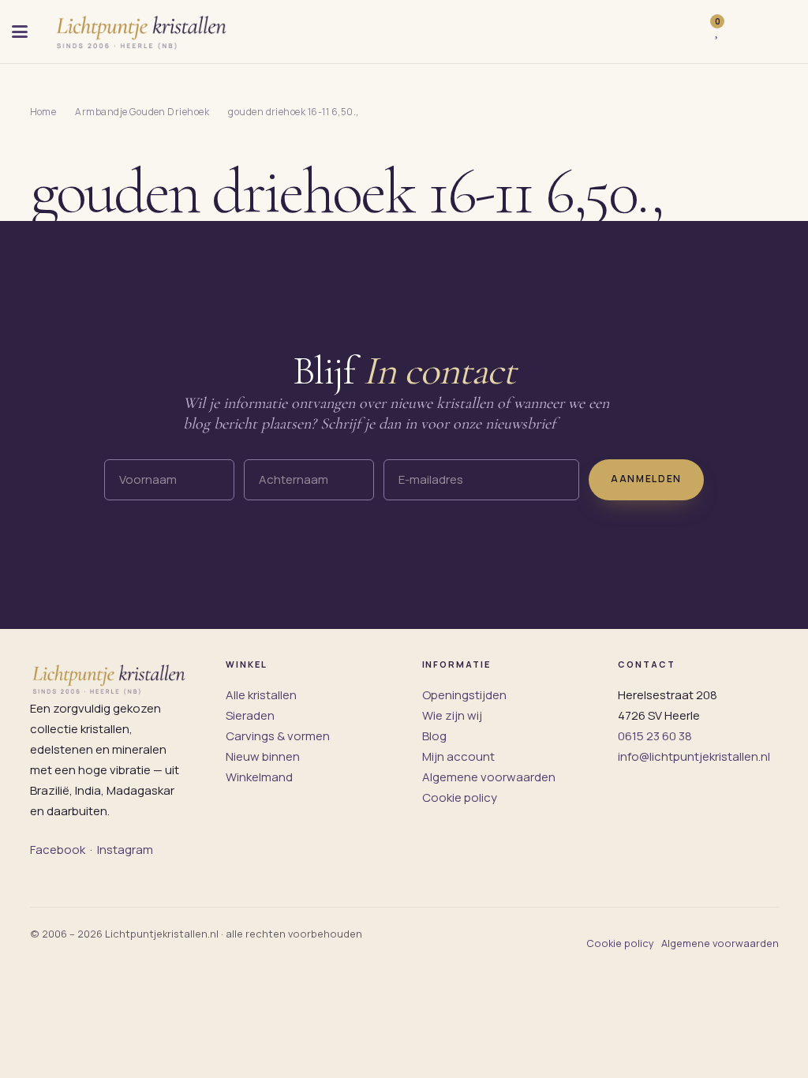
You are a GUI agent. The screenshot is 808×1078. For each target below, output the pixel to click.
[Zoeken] (684, 31)
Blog (434, 736)
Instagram (125, 849)
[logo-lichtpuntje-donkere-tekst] (143, 31)
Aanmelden (646, 478)
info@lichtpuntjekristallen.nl (694, 756)
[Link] (741, 31)
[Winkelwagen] (778, 31)
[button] (19, 31)
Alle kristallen (261, 695)
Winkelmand (259, 777)
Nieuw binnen (263, 756)
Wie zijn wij (452, 715)
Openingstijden (464, 695)
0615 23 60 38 (655, 736)
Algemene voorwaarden (489, 777)
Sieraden (250, 715)
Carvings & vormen (278, 736)
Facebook (57, 849)
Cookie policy (459, 797)
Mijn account (458, 756)
